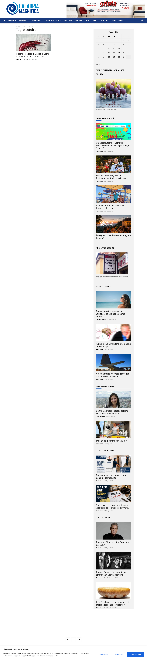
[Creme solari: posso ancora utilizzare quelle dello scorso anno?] (113, 299)
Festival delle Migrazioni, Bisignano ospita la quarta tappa (112, 176)
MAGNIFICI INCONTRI (105, 386)
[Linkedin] (79, 639)
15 (124, 49)
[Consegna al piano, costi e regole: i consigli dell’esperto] (113, 463)
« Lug (98, 64)
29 (124, 57)
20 (114, 53)
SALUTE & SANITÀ (103, 287)
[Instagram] (73, 639)
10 (98, 49)
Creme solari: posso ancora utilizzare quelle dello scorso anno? (110, 314)
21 (119, 53)
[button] (142, 21)
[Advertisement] (73, 627)
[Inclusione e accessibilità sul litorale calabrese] (113, 194)
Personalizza (103, 654)
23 (128, 53)
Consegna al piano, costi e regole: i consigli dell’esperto (113, 476)
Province (22, 21)
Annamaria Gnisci (22, 59)
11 (103, 49)
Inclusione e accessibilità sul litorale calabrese (110, 206)
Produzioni (35, 21)
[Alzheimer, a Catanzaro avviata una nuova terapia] (113, 332)
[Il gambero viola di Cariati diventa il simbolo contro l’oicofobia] (33, 42)
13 (114, 49)
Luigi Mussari (100, 416)
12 (109, 49)
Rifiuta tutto (119, 654)
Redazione (99, 151)
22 (124, 53)
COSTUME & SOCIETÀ (105, 118)
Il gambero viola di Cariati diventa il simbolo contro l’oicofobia (32, 55)
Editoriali (79, 21)
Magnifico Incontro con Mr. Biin (111, 441)
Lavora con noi (117, 21)
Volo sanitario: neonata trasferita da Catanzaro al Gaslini (112, 375)
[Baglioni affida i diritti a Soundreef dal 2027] (113, 531)
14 (119, 49)
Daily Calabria (91, 21)
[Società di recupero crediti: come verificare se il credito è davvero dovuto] (113, 493)
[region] (73, 652)
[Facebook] (68, 639)
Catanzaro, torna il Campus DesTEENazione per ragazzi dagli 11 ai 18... (112, 146)
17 (98, 53)
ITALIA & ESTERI (103, 518)
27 (114, 57)
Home (18, 26)
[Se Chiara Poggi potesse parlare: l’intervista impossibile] (113, 399)
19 (109, 53)
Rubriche (67, 21)
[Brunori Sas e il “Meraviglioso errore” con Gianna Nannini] (113, 560)
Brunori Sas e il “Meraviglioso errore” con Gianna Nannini (111, 573)
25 (103, 57)
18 (103, 53)
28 (119, 57)
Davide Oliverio (101, 241)
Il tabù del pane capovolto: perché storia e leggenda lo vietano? (112, 603)
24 (98, 57)
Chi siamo (104, 21)
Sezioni (11, 21)
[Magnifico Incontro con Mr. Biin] (113, 429)
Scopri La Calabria (52, 21)
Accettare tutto (135, 654)
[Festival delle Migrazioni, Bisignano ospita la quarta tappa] (113, 164)
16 (128, 49)
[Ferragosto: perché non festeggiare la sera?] (113, 224)
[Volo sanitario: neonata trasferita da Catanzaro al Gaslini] (113, 362)
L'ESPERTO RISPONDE (105, 451)
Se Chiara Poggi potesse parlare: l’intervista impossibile (112, 412)
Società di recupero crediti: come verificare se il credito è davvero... (112, 506)
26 (109, 57)
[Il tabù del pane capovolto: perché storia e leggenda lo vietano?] (113, 590)
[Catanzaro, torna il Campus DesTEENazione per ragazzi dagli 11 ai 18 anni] (113, 131)
